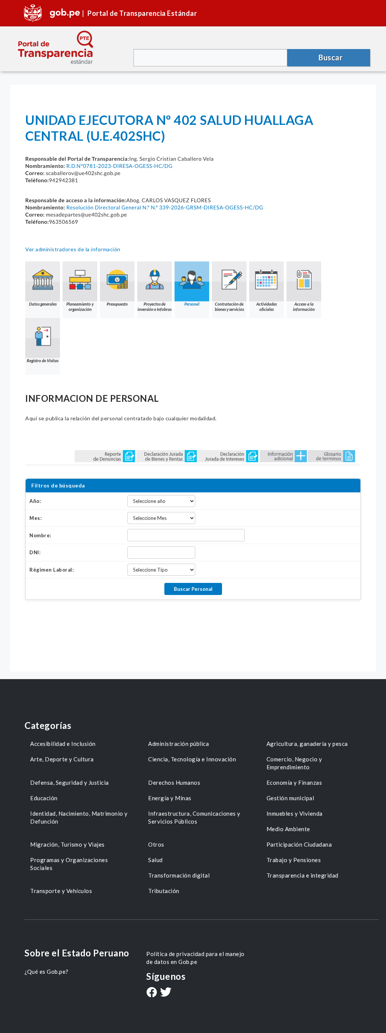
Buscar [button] (331, 57)
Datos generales (43, 303)
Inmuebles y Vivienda (295, 813)
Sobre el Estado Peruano (77, 952)
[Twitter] (166, 992)
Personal (191, 303)
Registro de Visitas (42, 360)
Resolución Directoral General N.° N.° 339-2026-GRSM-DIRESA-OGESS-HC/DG (164, 207)
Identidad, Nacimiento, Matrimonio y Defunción (79, 817)
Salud (155, 859)
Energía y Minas (169, 798)
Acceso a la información (304, 306)
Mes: (35, 518)
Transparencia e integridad (303, 875)
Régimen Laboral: (51, 570)
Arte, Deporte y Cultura (62, 759)
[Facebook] (151, 993)
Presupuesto (117, 303)
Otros (156, 844)
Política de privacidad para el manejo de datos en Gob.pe (195, 957)
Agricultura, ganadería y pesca (307, 743)
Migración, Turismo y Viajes (67, 844)
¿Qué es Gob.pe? (47, 971)
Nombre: (40, 535)
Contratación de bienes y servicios (229, 306)
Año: (35, 501)
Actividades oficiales (266, 306)
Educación (44, 798)
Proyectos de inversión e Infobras (155, 306)
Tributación (163, 890)
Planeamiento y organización (79, 306)
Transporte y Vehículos (61, 890)
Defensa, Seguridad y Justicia (69, 782)
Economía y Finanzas (294, 782)
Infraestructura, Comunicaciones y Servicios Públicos (194, 817)
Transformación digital (179, 875)
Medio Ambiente (288, 828)
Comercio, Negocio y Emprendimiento (294, 763)
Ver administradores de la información (73, 249)
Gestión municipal (290, 798)
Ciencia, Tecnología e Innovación (192, 759)
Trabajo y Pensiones (294, 859)
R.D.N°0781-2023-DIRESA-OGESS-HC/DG (119, 166)
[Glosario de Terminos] (331, 455)
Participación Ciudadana (299, 844)
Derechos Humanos (174, 782)
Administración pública (178, 743)
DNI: (34, 552)
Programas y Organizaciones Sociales (69, 863)
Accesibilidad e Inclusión (63, 743)
